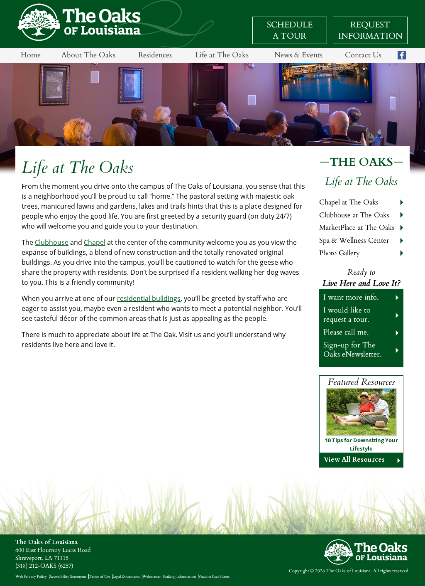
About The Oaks (88, 55)
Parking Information (179, 576)
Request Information (370, 30)
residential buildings (149, 298)
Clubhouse (51, 242)
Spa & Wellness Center (354, 240)
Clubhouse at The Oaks (354, 215)
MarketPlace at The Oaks (356, 227)
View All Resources (354, 459)
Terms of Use (99, 576)
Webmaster (151, 576)
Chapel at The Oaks (349, 202)
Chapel (94, 242)
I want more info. (351, 297)
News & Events (298, 55)
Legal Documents (126, 576)
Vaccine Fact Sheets (214, 576)
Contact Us (363, 55)
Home (31, 55)
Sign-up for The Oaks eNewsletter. (352, 349)
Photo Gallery (339, 253)
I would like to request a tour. (347, 314)
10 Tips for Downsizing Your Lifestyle (361, 444)
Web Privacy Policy (31, 576)
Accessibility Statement (67, 576)
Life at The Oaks (222, 55)
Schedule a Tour (290, 30)
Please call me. (346, 332)
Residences (155, 55)
